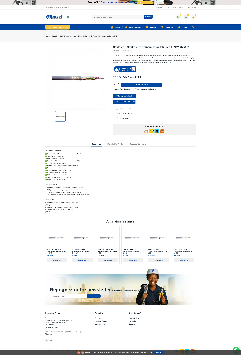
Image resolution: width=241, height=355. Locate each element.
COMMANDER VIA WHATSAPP (124, 101)
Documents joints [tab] (137, 144)
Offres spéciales (135, 27)
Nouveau (152, 27)
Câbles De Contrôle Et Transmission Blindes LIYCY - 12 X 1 (133, 251)
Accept (158, 352)
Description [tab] (97, 144)
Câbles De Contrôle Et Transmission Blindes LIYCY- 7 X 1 (107, 251)
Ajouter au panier (142, 85)
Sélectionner (57, 260)
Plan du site (133, 321)
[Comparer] (178, 17)
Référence (116, 50)
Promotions (98, 318)
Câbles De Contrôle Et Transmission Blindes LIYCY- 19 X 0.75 (82, 251)
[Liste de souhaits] (186, 17)
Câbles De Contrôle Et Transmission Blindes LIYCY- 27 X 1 (184, 251)
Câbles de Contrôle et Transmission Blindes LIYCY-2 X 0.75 (57, 251)
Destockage (168, 27)
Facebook (46, 340)
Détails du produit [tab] (115, 144)
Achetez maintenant (145, 3)
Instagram (51, 340)
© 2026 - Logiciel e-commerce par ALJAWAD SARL (61, 350)
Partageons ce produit (125, 96)
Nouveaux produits (101, 321)
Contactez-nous (52, 313)
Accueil (117, 27)
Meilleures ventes (100, 324)
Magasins (132, 324)
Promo (184, 27)
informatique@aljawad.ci (53, 327)
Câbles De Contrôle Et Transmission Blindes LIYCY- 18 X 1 (158, 251)
